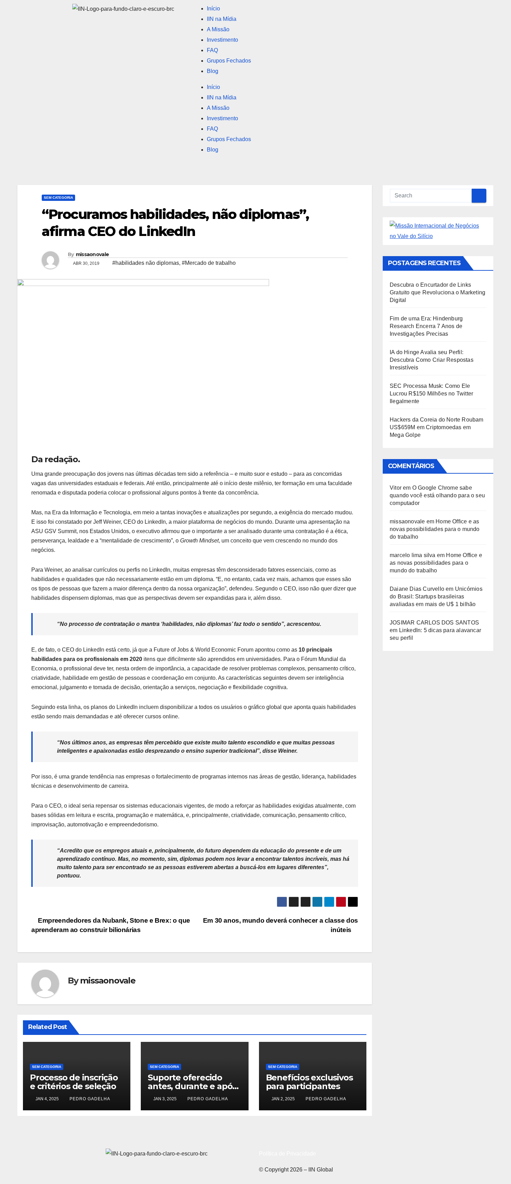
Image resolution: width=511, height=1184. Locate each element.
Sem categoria (58, 197)
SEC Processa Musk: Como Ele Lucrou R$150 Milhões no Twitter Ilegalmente (431, 393)
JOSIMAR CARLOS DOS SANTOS (434, 623)
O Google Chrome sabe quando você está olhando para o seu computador (437, 495)
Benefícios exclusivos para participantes (309, 1081)
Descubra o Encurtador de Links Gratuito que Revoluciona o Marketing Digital (437, 292)
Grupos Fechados (229, 61)
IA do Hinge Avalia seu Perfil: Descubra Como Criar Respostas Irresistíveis (431, 359)
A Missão (218, 29)
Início (213, 8)
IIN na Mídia (221, 19)
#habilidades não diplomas (145, 263)
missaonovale (92, 254)
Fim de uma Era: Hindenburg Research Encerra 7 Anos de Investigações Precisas (426, 326)
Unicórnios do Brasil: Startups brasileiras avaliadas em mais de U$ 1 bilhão (436, 596)
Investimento (222, 40)
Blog (212, 71)
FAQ (212, 50)
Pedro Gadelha (90, 1098)
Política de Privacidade (287, 1154)
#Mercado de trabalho (209, 263)
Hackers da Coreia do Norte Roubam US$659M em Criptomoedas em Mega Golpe (437, 427)
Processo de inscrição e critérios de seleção (74, 1081)
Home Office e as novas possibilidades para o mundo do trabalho (435, 529)
